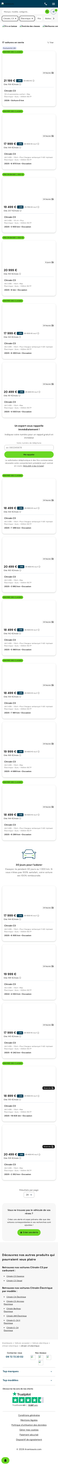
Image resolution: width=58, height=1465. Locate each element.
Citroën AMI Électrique (16, 1316)
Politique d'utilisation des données (29, 1425)
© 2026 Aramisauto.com (28, 1449)
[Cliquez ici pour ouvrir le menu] (53, 4)
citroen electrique (10, 1346)
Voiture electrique (40, 1343)
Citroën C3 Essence (15, 1276)
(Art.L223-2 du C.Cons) (33, 466)
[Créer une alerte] (5, 1460)
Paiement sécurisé (29, 1434)
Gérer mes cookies (28, 1429)
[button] (16, 18)
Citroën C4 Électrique (16, 1297)
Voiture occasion (22, 1343)
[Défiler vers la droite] (53, 18)
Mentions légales (29, 1420)
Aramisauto (7, 1343)
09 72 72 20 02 (14, 1356)
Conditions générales (29, 1415)
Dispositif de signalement (29, 1439)
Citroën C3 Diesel (14, 1280)
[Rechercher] (47, 11)
